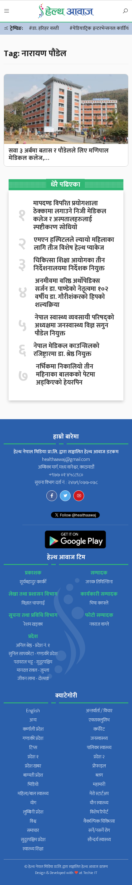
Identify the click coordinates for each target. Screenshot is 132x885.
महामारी (99, 784)
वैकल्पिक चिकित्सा (99, 821)
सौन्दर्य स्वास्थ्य (99, 840)
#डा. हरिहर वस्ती (44, 28)
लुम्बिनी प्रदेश (33, 812)
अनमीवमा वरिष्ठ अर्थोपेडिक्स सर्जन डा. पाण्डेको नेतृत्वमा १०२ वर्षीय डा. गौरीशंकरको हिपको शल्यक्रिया (71, 293)
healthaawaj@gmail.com (66, 459)
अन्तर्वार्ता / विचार (99, 711)
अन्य (33, 720)
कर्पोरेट (99, 729)
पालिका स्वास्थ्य (99, 748)
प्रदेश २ (99, 757)
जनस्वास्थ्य (99, 738)
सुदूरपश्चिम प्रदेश (33, 840)
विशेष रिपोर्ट (99, 812)
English (33, 711)
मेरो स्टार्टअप (99, 794)
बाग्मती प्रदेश (33, 775)
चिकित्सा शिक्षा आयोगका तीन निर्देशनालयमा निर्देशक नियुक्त (69, 264)
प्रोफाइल (99, 766)
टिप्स (33, 748)
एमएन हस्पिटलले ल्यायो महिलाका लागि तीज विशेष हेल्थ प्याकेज (74, 244)
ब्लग (99, 775)
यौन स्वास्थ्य (99, 803)
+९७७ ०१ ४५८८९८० (66, 475)
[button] (7, 11)
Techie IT (90, 872)
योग (33, 803)
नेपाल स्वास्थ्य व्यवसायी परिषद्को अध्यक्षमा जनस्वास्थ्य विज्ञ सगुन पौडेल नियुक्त (74, 326)
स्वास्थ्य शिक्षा (33, 849)
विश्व (33, 821)
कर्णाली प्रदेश (33, 729)
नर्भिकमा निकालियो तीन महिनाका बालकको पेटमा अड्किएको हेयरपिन (65, 375)
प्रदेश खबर (33, 766)
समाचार (33, 830)
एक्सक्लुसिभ (99, 720)
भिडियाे (33, 784)
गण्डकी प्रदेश (33, 738)
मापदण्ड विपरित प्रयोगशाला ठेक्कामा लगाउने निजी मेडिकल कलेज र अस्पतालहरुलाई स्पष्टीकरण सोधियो (69, 215)
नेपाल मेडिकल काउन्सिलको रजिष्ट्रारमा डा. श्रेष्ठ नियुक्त (66, 350)
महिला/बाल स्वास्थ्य (33, 794)
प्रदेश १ (33, 757)
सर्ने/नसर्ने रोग (99, 830)
